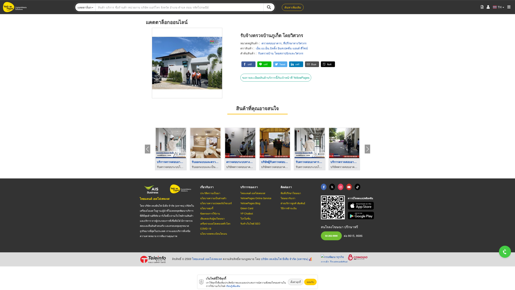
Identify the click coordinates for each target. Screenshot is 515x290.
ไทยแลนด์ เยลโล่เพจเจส (155, 199)
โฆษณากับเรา (288, 198)
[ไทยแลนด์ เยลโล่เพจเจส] (332, 187)
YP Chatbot (246, 213)
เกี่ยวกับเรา (207, 187)
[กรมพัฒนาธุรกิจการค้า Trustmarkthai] (334, 258)
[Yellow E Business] (324, 187)
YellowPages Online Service (255, 198)
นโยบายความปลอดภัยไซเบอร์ (216, 203)
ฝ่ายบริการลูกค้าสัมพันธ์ (293, 203)
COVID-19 (205, 228)
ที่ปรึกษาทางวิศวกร (295, 43)
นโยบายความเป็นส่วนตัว (213, 198)
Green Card (246, 208)
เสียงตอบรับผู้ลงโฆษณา (212, 218)
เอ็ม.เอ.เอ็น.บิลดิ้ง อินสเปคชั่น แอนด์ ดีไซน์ (282, 48)
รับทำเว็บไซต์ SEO (250, 223)
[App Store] (361, 206)
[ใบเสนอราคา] (482, 7)
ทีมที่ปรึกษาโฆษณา (291, 193)
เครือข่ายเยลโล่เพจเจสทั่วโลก (215, 223)
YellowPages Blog (250, 203)
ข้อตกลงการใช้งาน (210, 213)
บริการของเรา (249, 187)
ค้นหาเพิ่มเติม (292, 7)
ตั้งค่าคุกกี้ (295, 282)
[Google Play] (361, 216)
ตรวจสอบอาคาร (272, 43)
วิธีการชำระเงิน (289, 208)
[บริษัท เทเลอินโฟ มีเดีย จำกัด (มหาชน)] (154, 259)
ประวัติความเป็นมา (210, 193)
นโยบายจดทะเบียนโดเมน (213, 233)
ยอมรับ (310, 282)
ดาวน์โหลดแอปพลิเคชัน (360, 198)
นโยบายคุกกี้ (206, 208)
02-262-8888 (331, 235)
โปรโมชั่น (245, 218)
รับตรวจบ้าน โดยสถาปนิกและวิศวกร (280, 53)
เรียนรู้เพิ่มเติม (233, 286)
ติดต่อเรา (286, 187)
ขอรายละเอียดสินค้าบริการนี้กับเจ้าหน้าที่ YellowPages (275, 78)
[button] (248, 64)
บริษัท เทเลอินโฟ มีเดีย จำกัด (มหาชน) (284, 259)
